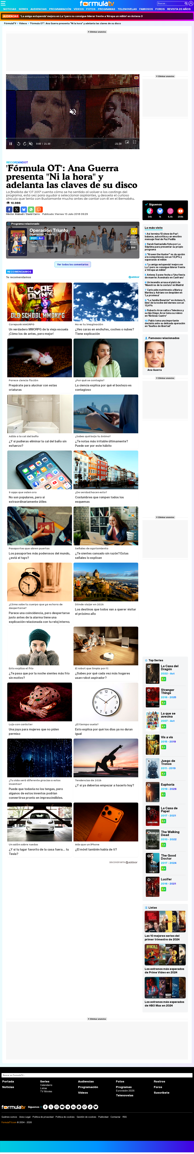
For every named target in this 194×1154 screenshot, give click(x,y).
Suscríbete (161, 1092)
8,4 (163, 747)
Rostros (159, 1081)
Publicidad (103, 1117)
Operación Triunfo (49, 230)
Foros (160, 9)
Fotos (90, 9)
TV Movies (46, 1091)
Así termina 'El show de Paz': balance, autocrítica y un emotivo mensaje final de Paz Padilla (163, 236)
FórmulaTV (10, 23)
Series (23, 9)
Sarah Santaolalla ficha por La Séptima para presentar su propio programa (164, 246)
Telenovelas (127, 9)
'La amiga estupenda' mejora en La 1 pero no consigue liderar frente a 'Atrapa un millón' (165, 267)
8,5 (163, 821)
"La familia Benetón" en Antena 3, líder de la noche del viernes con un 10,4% (165, 302)
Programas (106, 9)
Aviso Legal (24, 1117)
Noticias (9, 9)
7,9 (163, 844)
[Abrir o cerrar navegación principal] (3, 3)
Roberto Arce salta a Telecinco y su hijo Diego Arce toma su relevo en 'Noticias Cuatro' (164, 313)
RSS (125, 1117)
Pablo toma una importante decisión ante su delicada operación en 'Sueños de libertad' (165, 323)
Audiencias (38, 9)
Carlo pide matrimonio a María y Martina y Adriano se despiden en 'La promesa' (163, 292)
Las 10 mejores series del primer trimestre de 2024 (162, 937)
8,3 (163, 679)
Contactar (115, 1117)
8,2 (163, 773)
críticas (132, 236)
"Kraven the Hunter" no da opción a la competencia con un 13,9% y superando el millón (165, 257)
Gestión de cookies (86, 1117)
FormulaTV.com (9, 1122)
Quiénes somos (9, 1117)
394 (133, 247)
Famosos (146, 9)
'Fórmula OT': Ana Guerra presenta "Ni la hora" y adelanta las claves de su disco (75, 23)
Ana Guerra (154, 370)
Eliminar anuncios (98, 31)
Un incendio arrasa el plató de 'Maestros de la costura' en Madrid (164, 283)
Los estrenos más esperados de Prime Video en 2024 (164, 970)
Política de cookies (65, 1117)
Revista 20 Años (179, 9)
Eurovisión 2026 (125, 1090)
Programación (60, 9)
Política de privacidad (43, 1117)
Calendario (46, 1085)
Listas (43, 1088)
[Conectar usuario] (190, 3)
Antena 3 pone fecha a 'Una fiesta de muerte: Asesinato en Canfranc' (165, 276)
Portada (8, 1081)
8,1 (163, 794)
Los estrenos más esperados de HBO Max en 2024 (164, 1003)
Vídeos (79, 9)
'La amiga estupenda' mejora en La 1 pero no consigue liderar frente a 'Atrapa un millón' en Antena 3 (73, 16)
